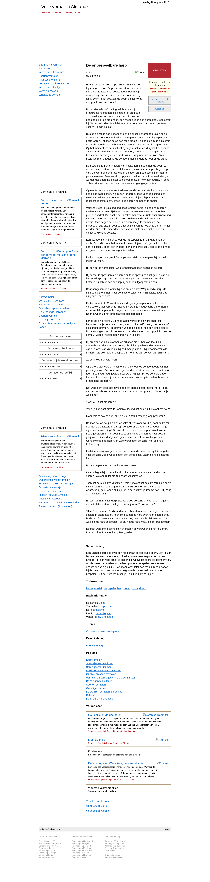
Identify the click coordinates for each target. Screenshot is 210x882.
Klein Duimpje (109, 741)
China (89, 72)
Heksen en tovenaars (51, 491)
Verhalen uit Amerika (53, 242)
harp (119, 588)
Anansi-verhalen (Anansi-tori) (55, 506)
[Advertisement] (105, 39)
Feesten (58, 12)
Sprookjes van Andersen (50, 843)
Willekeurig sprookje (96, 806)
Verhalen (46, 12)
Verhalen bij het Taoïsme (160, 100)
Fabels (42, 327)
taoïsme (100, 609)
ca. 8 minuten (93, 76)
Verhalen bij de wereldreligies (60, 360)
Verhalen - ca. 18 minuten (99, 801)
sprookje (107, 606)
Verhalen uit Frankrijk (54, 191)
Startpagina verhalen (50, 64)
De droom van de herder (59, 217)
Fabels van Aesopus (50, 498)
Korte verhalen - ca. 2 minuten (103, 670)
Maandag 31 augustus (115, 846)
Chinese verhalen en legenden (159, 87)
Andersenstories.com (114, 857)
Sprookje (159, 109)
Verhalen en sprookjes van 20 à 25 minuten (111, 677)
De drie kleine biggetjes (99, 698)
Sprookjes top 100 (49, 68)
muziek (98, 588)
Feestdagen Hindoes (81, 855)
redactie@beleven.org (50, 829)
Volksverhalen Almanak (98, 811)
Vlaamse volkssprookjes (103, 789)
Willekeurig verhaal (49, 94)
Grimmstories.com (113, 855)
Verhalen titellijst (46, 855)
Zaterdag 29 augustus (115, 841)
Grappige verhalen (49, 319)
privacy (166, 829)
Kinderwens (114, 753)
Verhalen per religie (47, 853)
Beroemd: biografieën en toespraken (59, 502)
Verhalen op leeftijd (50, 87)
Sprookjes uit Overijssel (99, 663)
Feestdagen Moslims (81, 848)
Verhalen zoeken (48, 91)
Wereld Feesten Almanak (83, 836)
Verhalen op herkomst (51, 72)
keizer (89, 588)
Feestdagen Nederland (82, 841)
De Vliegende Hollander (52, 312)
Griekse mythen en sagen (53, 476)
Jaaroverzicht (111, 850)
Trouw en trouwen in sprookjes (56, 483)
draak (142, 588)
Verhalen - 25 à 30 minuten (54, 83)
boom (127, 588)
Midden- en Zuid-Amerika (53, 494)
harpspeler (110, 588)
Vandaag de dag (73, 12)
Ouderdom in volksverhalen (54, 479)
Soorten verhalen (48, 76)
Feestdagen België (80, 843)
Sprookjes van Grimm (51, 304)
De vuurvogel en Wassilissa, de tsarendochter (123, 771)
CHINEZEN (159, 70)
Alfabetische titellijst (50, 79)
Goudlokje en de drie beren (124, 722)
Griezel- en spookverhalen (54, 308)
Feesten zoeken (79, 857)
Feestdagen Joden (80, 853)
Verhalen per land (47, 850)
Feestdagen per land (81, 846)
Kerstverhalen (47, 297)
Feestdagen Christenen (82, 850)
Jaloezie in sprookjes (51, 487)
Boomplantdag (94, 645)
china (135, 588)
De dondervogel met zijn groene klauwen (59, 269)
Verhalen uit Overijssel (51, 300)
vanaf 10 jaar (103, 613)
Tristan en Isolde (58, 451)
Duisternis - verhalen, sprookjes (57, 323)
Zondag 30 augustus (114, 843)
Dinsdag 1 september (114, 848)
